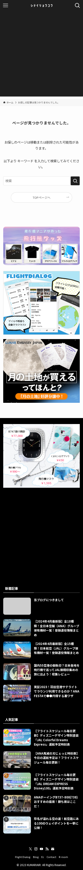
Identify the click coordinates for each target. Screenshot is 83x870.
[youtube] (41, 849)
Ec (42, 857)
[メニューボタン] (5, 5)
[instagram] (36, 849)
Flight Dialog (22, 857)
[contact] (52, 849)
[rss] (47, 849)
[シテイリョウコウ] (41, 5)
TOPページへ (41, 197)
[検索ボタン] (77, 5)
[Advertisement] (41, 54)
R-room (63, 857)
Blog (36, 857)
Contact (51, 857)
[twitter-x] (30, 849)
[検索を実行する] (75, 180)
